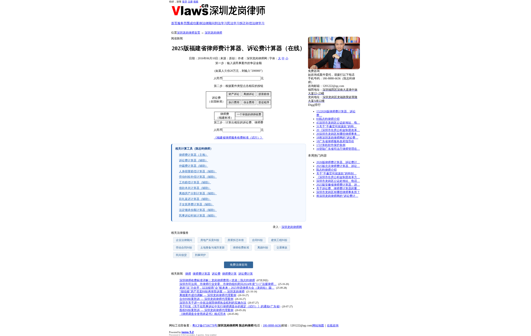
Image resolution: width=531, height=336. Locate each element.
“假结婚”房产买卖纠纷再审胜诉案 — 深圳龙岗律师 (212, 291)
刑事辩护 (200, 255)
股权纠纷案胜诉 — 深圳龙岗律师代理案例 (206, 310)
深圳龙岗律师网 (291, 227)
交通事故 (281, 247)
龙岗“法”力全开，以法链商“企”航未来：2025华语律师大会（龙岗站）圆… (226, 287)
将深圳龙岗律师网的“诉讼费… (337, 137)
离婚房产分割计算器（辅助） (198, 193)
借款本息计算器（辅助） (195, 188)
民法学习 (233, 23)
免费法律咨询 (238, 264)
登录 (184, 1)
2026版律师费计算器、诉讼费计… (338, 162)
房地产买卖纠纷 (209, 240)
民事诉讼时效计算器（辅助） (198, 215)
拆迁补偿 (246, 23)
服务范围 (183, 23)
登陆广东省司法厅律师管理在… (338, 148)
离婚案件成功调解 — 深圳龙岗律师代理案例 (207, 295)
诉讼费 (216, 273)
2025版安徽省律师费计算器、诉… (338, 184)
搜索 (195, 1)
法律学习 (258, 23)
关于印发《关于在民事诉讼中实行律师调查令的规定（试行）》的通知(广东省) (229, 306)
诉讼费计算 (245, 273)
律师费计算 (229, 273)
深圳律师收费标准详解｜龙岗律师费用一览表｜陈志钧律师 (217, 280)
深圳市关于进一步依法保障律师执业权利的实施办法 (212, 302)
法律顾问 (208, 23)
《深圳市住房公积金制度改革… (338, 130)
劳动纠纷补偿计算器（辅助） (198, 176)
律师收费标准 (241, 247)
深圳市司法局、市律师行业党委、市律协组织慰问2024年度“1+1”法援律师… (227, 284)
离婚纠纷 (262, 247)
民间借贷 (181, 255)
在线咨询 (333, 325)
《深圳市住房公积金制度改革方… (338, 177)
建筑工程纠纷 (279, 240)
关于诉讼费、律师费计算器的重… (338, 188)
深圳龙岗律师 (213, 32)
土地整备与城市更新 (212, 247)
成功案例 (196, 23)
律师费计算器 (201, 273)
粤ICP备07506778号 (204, 325)
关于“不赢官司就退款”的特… (336, 126)
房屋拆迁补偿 (236, 240)
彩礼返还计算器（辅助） (195, 199)
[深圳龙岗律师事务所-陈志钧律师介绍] (334, 53)
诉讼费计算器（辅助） (193, 160)
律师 (188, 273)
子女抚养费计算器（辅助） (196, 204)
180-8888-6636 (272, 325)
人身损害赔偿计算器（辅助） (198, 171)
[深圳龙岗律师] (265, 10)
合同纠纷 (257, 240)
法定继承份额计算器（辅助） (198, 210)
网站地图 (318, 325)
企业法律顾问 (184, 240)
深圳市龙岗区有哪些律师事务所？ (338, 192)
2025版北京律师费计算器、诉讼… (338, 166)
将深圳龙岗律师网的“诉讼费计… (337, 195)
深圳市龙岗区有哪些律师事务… (338, 133)
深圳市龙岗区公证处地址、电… (338, 122)
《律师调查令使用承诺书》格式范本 (202, 313)
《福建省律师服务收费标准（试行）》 (238, 137)
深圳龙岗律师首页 (188, 32)
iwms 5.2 (187, 332)
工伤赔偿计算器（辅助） (195, 182)
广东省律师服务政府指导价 (335, 141)
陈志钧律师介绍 (328, 119)
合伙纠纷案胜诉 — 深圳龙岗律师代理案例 (206, 299)
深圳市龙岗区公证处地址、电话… (338, 181)
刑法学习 (221, 23)
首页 (174, 23)
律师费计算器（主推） (193, 154)
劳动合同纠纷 (184, 247)
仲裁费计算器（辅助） (193, 165)
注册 (190, 1)
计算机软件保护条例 (330, 145)
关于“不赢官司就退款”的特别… (336, 173)
